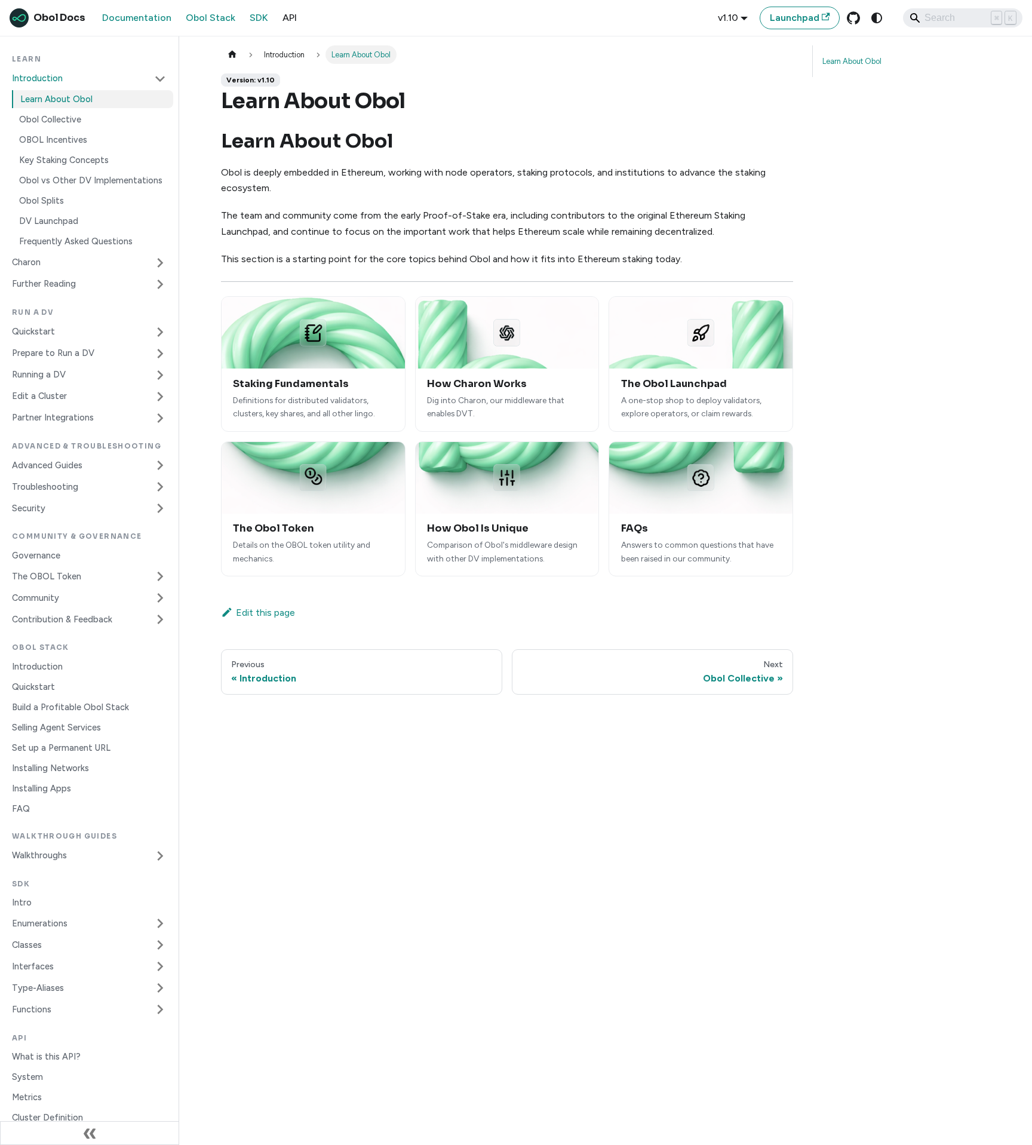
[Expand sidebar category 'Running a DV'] (160, 375)
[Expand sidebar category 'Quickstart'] (160, 332)
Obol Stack (210, 17)
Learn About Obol (852, 61)
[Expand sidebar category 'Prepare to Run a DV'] (160, 353)
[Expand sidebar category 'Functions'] (160, 1009)
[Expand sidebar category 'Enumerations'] (160, 923)
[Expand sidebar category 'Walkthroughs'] (160, 855)
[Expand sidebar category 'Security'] (160, 508)
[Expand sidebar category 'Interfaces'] (160, 966)
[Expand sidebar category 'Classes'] (160, 944)
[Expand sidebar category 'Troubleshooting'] (160, 486)
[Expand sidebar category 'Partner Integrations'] (160, 418)
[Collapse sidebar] (89, 1133)
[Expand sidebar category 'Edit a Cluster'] (160, 396)
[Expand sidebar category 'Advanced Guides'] (160, 465)
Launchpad (794, 17)
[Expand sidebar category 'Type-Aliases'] (160, 987)
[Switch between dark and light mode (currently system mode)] (876, 17)
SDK (259, 17)
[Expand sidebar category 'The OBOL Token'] (160, 576)
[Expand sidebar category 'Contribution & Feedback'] (160, 619)
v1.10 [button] (728, 17)
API (289, 17)
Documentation (136, 17)
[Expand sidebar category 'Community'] (160, 597)
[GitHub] (853, 18)
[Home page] (232, 54)
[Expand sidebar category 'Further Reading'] (160, 284)
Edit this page (265, 612)
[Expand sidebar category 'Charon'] (160, 262)
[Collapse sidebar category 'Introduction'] (160, 78)
